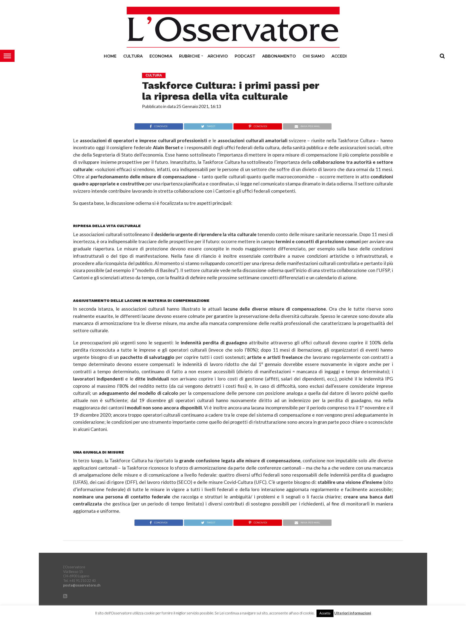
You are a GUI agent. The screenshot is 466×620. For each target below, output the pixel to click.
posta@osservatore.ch (81, 585)
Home (110, 56)
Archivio (218, 56)
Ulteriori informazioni (352, 613)
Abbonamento (279, 56)
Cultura (133, 56)
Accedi (339, 56)
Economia (161, 56)
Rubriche (189, 56)
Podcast (245, 56)
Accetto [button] (325, 613)
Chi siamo (314, 56)
